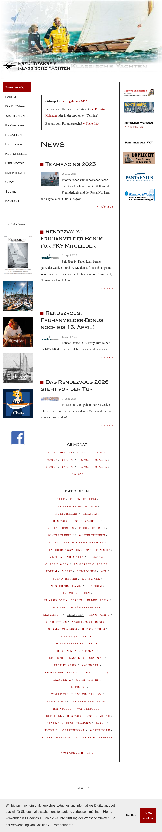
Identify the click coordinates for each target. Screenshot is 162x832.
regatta (91, 513)
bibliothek (53, 716)
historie (51, 730)
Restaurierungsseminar (85, 542)
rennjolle (63, 708)
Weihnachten (88, 679)
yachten (93, 520)
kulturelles (67, 513)
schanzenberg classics (77, 643)
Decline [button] (131, 815)
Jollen (53, 542)
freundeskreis (83, 499)
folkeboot (77, 687)
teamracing (100, 614)
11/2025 (100, 452)
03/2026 (85, 459)
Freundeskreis (92, 528)
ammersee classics (91, 564)
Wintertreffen (61, 535)
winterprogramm (67, 586)
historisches (94, 629)
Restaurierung (61, 528)
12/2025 (52, 459)
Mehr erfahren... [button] (64, 825)
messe (67, 571)
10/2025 (83, 452)
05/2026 (68, 467)
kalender (91, 665)
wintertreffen (92, 535)
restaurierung (67, 520)
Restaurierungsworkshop (66, 550)
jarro (101, 723)
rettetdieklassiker (67, 658)
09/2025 (66, 452)
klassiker (91, 578)
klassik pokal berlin (63, 600)
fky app (59, 607)
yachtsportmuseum (89, 701)
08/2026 (78, 474)
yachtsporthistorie (90, 622)
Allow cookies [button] (148, 815)
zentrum (95, 586)
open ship (102, 550)
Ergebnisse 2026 (76, 101)
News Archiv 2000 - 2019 (76, 753)
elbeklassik (98, 600)
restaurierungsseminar (89, 716)
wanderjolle (88, 708)
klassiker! (53, 614)
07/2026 (101, 467)
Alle (52, 452)
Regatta (97, 557)
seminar (97, 658)
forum (52, 571)
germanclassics (63, 629)
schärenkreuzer (86, 607)
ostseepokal (74, 730)
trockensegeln (77, 593)
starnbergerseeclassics (69, 723)
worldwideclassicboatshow (77, 694)
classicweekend (57, 737)
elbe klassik (66, 665)
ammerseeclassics (61, 672)
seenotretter (65, 578)
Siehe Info (92, 123)
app (104, 571)
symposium (87, 571)
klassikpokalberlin (94, 737)
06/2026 (85, 467)
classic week (57, 564)
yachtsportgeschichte (77, 506)
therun (102, 672)
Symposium (57, 701)
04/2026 (52, 467)
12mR (87, 672)
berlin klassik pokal (77, 651)
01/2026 (68, 459)
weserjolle (100, 730)
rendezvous (56, 622)
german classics (77, 636)
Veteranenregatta (67, 557)
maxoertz (62, 679)
